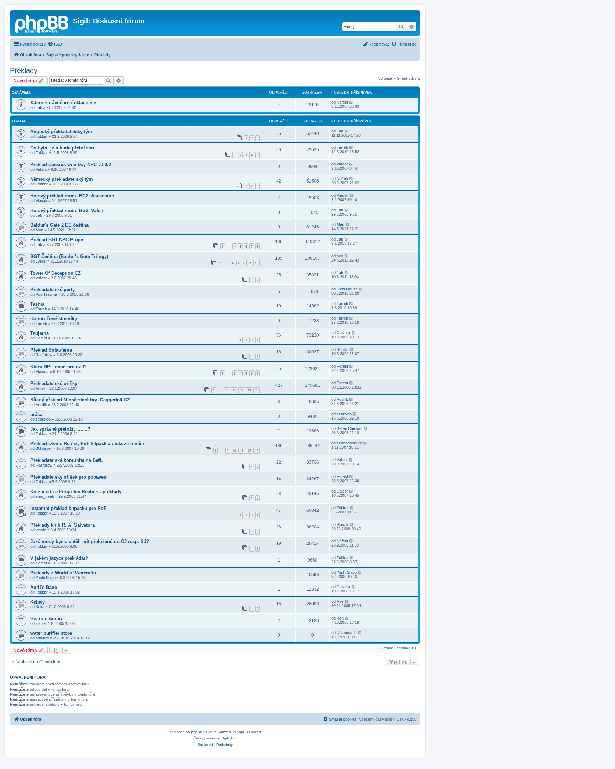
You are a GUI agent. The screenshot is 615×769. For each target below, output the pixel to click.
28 (249, 390)
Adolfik (41, 404)
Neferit (342, 102)
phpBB (197, 732)
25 (226, 390)
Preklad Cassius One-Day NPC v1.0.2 (70, 164)
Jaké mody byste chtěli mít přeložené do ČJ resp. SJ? (89, 541)
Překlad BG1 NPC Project (58, 239)
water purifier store (51, 633)
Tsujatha (39, 333)
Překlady (23, 70)
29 (256, 390)
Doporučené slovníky (53, 318)
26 (234, 390)
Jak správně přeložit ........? (60, 429)
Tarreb (342, 147)
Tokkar (42, 136)
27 (241, 390)
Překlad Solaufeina (51, 350)
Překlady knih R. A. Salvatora (62, 525)
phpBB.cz (229, 738)
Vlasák (41, 201)
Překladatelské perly (52, 289)
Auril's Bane (43, 587)
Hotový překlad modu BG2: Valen (66, 210)
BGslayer (44, 448)
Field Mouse (347, 289)
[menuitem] (55, 44)
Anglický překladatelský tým (61, 131)
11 (241, 450)
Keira (40, 607)
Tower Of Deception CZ (55, 273)
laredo (41, 530)
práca (36, 414)
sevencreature (349, 443)
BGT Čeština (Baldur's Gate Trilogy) (69, 256)
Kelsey (37, 602)
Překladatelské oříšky (53, 383)
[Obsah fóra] (42, 23)
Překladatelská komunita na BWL (66, 460)
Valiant (41, 169)
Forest (342, 366)
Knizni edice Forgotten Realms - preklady (75, 491)
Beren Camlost (349, 428)
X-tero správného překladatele (63, 102)
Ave (340, 601)
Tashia (37, 304)
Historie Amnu (46, 618)
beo (340, 256)
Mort (39, 230)
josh (39, 623)
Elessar (42, 371)
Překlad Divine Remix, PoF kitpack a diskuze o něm (87, 443)
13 (256, 450)
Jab (39, 107)
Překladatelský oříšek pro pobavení (69, 477)
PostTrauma (46, 294)
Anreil (40, 388)
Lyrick (41, 261)
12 (249, 450)
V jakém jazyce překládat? (59, 558)
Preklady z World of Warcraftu (63, 572)
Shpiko (342, 349)
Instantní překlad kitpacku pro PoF (68, 508)
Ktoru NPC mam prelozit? (58, 366)
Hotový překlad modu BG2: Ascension (72, 196)
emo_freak (45, 496)
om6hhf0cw (46, 638)
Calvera (343, 333)
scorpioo (43, 419)
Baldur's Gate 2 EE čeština (59, 225)
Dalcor (342, 491)
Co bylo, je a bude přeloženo (62, 148)
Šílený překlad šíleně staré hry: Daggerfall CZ (80, 399)
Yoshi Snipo (46, 577)
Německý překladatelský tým (61, 179)
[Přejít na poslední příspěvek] (351, 102)
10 (256, 263)
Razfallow (44, 355)
